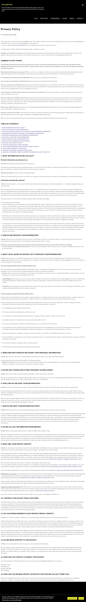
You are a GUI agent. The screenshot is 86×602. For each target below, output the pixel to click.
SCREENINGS (55, 18)
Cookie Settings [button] (72, 598)
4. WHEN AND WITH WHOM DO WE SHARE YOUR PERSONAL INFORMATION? (22, 133)
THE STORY (44, 18)
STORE (64, 18)
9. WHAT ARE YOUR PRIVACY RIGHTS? (12, 142)
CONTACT (80, 18)
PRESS (71, 18)
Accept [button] (81, 598)
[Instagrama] (82, 5)
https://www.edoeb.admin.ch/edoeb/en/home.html (70, 470)
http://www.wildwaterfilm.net (20, 45)
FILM (36, 18)
